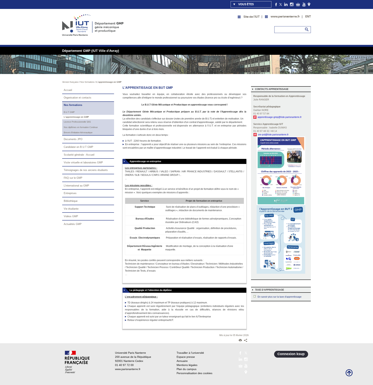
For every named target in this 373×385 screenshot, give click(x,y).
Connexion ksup (291, 354)
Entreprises (70, 193)
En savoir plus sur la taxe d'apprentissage (280, 296)
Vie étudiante (71, 208)
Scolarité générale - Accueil (79, 154)
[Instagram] (292, 4)
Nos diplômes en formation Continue (81, 127)
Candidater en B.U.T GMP (78, 146)
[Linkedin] (286, 4)
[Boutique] (298, 4)
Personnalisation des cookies (194, 373)
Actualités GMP (73, 224)
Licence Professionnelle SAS (77, 122)
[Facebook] (276, 4)
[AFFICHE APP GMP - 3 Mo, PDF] (281, 205)
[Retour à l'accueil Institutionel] (77, 362)
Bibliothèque (71, 200)
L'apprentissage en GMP (108, 82)
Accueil (68, 90)
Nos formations (87, 82)
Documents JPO (73, 139)
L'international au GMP (76, 185)
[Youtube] (303, 4)
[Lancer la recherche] (306, 29)
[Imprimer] (240, 340)
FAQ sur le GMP (73, 177)
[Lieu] (309, 4)
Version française (70, 82)
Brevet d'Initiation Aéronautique (78, 132)
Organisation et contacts (77, 97)
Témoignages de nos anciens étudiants (86, 170)
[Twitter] (280, 4)
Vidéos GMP (71, 216)
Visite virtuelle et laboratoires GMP (83, 162)
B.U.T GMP (69, 112)
